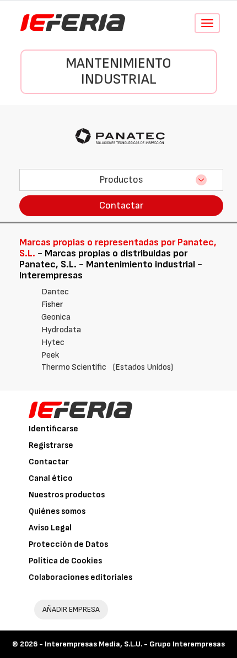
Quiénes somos (57, 511)
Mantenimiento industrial (118, 71)
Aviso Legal (50, 528)
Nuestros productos (67, 495)
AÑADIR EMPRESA (71, 609)
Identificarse (53, 429)
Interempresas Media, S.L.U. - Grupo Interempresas (135, 644)
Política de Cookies (65, 561)
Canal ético (51, 478)
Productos (121, 179)
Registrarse (51, 445)
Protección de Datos (68, 544)
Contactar (121, 205)
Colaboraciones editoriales (80, 577)
